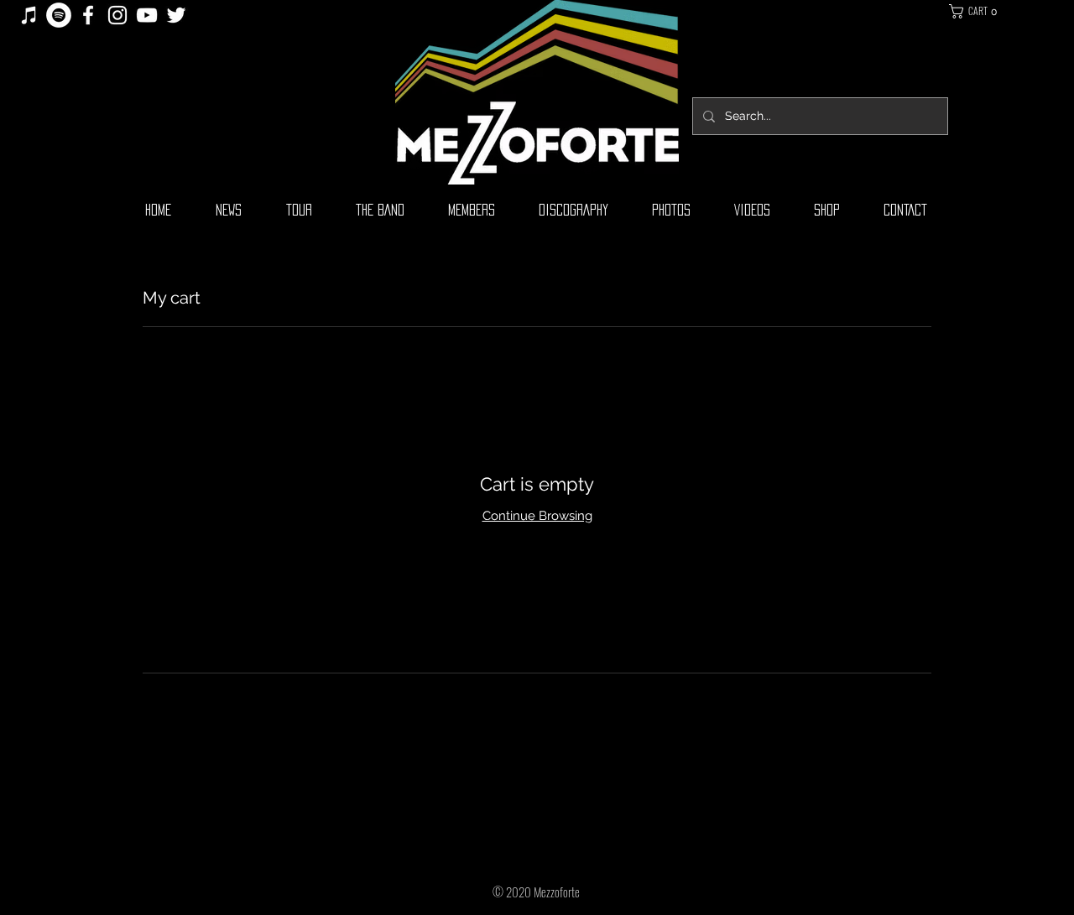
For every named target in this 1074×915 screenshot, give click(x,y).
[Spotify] (58, 15)
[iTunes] (29, 15)
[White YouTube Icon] (146, 15)
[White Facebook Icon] (88, 15)
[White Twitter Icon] (176, 15)
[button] (989, 11)
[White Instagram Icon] (117, 15)
